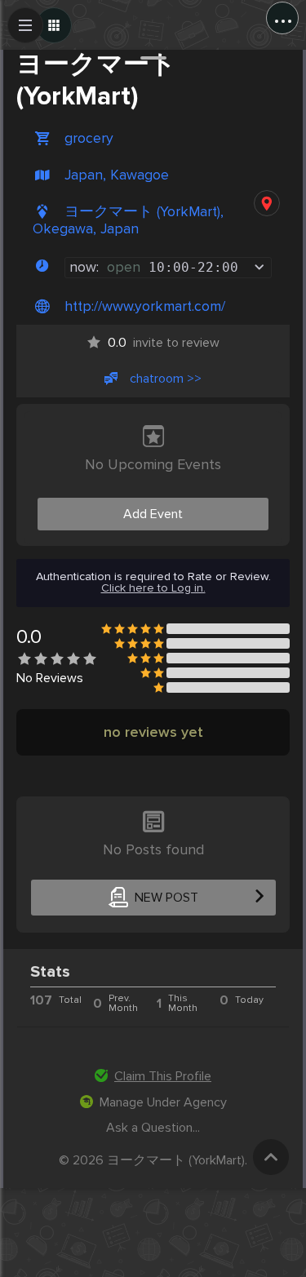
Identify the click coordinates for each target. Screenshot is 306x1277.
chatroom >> (166, 378)
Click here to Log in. (153, 588)
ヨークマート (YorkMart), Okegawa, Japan (128, 220)
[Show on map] (267, 203)
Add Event (153, 514)
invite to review (164, 343)
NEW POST (166, 897)
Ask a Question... (153, 1128)
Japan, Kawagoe (116, 175)
